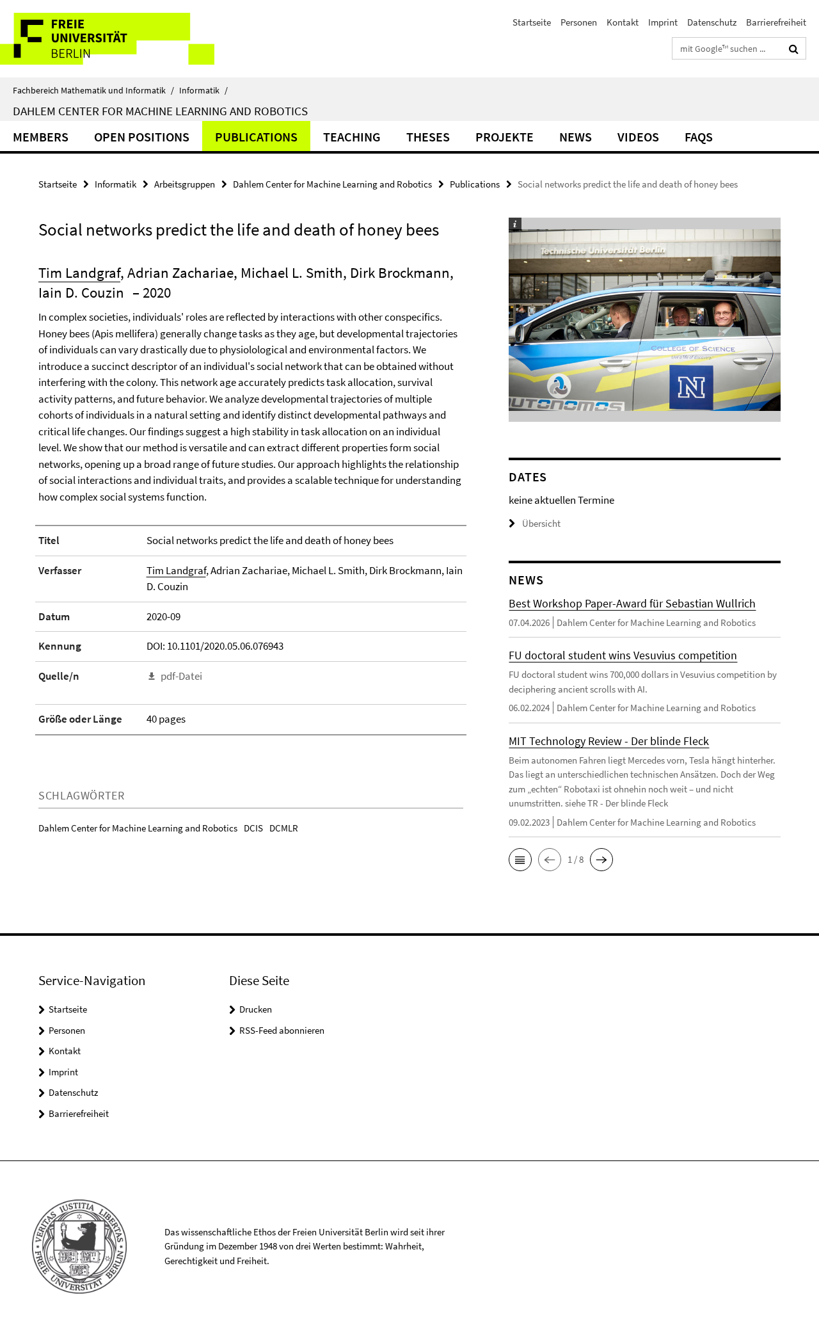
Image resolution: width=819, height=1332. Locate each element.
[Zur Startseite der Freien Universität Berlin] (107, 39)
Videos (638, 137)
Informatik (203, 90)
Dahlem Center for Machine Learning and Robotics (160, 110)
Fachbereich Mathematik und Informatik (93, 90)
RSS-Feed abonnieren (281, 1030)
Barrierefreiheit (776, 22)
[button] (520, 859)
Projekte (504, 137)
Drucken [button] (255, 1009)
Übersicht (541, 523)
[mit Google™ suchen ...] (794, 48)
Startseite (532, 22)
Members (40, 137)
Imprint (663, 22)
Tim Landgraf (79, 272)
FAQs (699, 137)
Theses (428, 137)
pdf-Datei (181, 676)
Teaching (352, 137)
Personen (579, 22)
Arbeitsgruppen (184, 184)
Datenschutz (711, 22)
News (575, 137)
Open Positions (141, 137)
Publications (256, 137)
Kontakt (623, 22)
